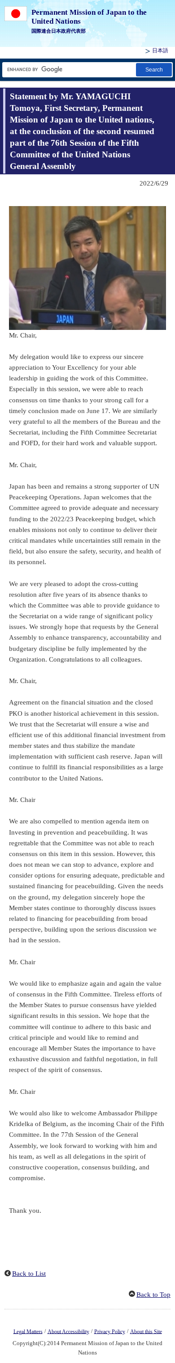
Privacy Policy (109, 1331)
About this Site (146, 1331)
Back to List (29, 1273)
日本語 (160, 50)
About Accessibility (68, 1331)
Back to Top (153, 1294)
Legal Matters (28, 1331)
